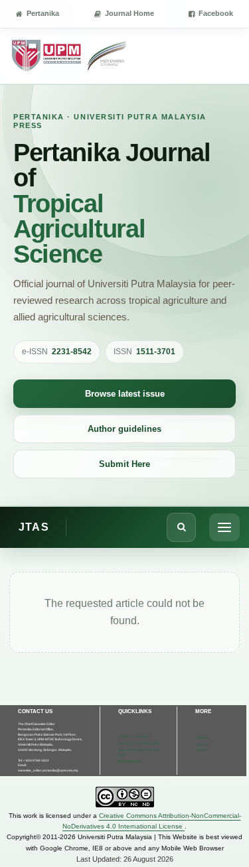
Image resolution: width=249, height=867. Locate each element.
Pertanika (43, 13)
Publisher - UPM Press (134, 736)
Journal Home (129, 13)
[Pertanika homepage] (70, 56)
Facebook (216, 13)
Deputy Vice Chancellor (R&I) (138, 743)
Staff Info (202, 738)
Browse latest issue (125, 394)
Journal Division (202, 747)
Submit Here (124, 464)
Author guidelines (124, 429)
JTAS (34, 527)
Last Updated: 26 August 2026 (124, 859)
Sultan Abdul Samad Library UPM (138, 752)
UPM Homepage (130, 761)
